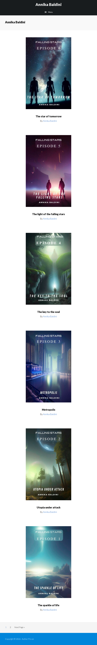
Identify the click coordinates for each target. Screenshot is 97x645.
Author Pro (26, 639)
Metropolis (48, 409)
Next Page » (19, 628)
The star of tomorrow (49, 116)
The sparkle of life (48, 605)
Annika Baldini (48, 4)
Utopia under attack (48, 507)
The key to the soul (48, 311)
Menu (50, 12)
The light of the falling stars (48, 214)
